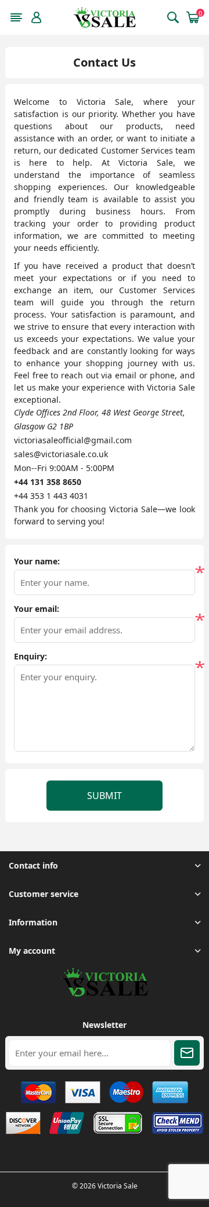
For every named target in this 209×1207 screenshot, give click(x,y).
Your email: (36, 609)
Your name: (37, 561)
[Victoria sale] (104, 993)
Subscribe (187, 1053)
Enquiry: (30, 656)
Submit (104, 795)
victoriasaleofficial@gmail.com (73, 440)
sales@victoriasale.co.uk (61, 454)
